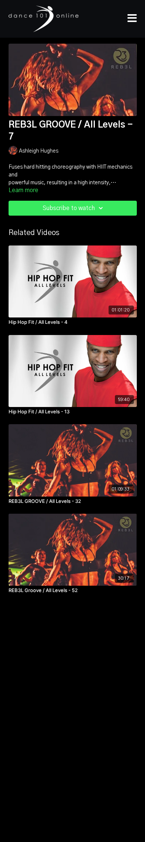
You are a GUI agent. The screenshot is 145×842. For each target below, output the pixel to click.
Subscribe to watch (69, 208)
